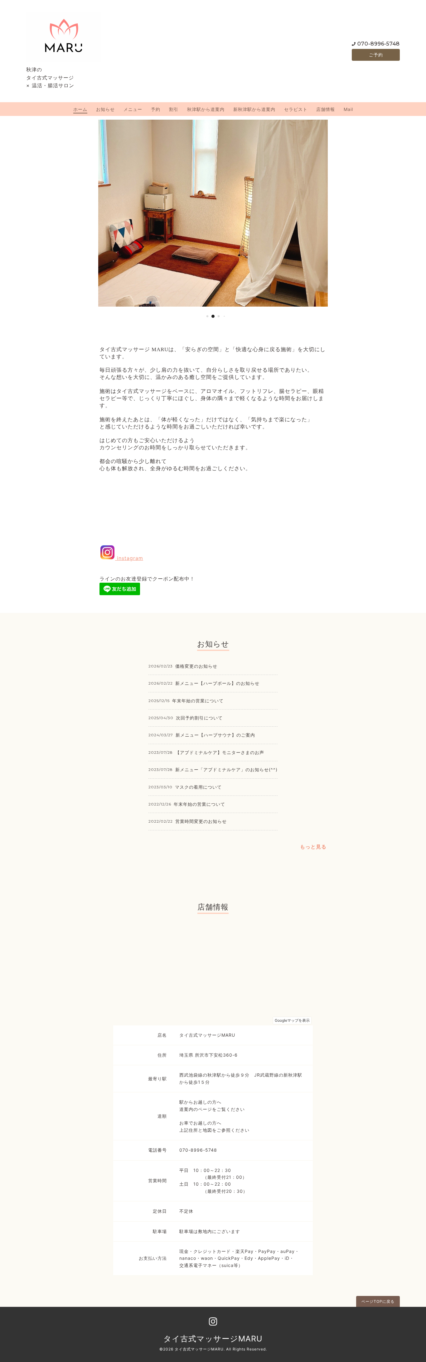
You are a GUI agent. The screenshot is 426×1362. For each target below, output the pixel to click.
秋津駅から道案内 (206, 109)
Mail (348, 109)
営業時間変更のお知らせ (201, 821)
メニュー (132, 109)
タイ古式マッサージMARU (213, 1338)
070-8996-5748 (378, 44)
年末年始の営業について (198, 700)
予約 (155, 109)
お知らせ (105, 109)
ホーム (80, 109)
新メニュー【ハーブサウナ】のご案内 (215, 735)
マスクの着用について (198, 787)
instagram (129, 558)
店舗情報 (325, 109)
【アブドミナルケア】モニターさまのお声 (219, 752)
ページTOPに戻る (378, 1301)
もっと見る (313, 846)
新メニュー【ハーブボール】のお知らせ (217, 683)
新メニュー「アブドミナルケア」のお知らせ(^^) (226, 769)
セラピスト (295, 109)
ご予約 (376, 54)
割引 (173, 109)
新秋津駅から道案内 (254, 109)
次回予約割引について (199, 717)
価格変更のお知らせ (196, 666)
